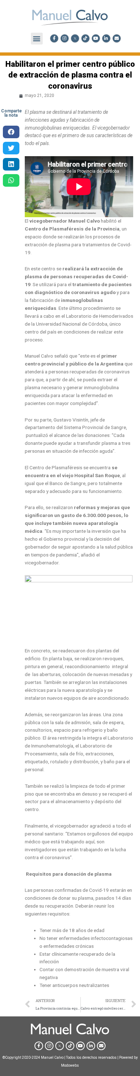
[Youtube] (96, 38)
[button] (37, 39)
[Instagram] (64, 38)
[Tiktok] (85, 38)
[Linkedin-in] (106, 38)
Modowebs (70, 1065)
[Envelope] (116, 38)
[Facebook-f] (54, 38)
